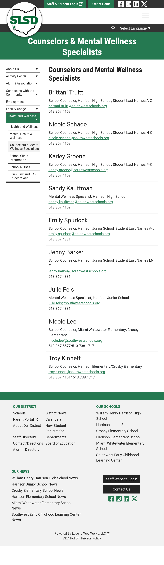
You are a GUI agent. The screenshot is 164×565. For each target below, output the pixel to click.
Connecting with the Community (20, 92)
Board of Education (60, 443)
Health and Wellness (21, 116)
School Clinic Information (19, 158)
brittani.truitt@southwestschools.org (78, 106)
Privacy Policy (91, 538)
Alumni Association (19, 83)
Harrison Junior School (114, 425)
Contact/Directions (28, 443)
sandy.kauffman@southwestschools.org (81, 202)
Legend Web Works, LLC (89, 533)
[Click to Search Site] (114, 28)
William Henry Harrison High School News (45, 478)
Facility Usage (16, 109)
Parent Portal (24, 419)
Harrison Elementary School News (39, 496)
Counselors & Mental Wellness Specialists (24, 147)
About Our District (27, 425)
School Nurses (20, 167)
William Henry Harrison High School (118, 416)
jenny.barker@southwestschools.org (78, 271)
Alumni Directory (26, 449)
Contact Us (121, 489)
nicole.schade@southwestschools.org (79, 138)
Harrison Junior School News (35, 484)
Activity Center (16, 76)
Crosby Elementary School (117, 431)
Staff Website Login (121, 479)
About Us (12, 69)
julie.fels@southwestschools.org (74, 303)
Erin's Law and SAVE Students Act (24, 176)
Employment (15, 102)
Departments (55, 437)
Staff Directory (24, 437)
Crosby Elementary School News (37, 490)
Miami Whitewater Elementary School (120, 446)
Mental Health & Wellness (21, 136)
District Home (101, 4)
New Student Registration (55, 428)
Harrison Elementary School (118, 437)
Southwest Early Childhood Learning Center (117, 457)
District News (56, 413)
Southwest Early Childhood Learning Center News (46, 517)
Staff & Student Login (63, 4)
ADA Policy (71, 538)
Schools (19, 413)
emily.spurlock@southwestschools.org (79, 234)
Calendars (53, 419)
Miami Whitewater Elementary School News (41, 505)
